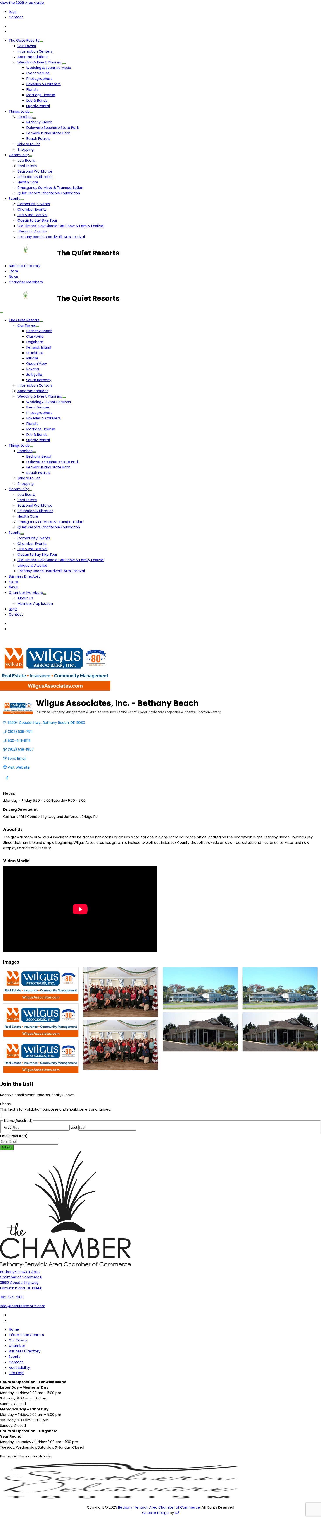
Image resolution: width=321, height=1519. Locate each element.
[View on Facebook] (7, 780)
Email (14, 1135)
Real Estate (27, 165)
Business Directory (24, 265)
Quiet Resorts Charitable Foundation (48, 193)
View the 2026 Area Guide (22, 2)
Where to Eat (28, 144)
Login (13, 11)
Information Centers (35, 51)
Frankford (34, 352)
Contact (16, 17)
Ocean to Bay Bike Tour (37, 220)
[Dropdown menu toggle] (41, 41)
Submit (7, 1147)
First (7, 1127)
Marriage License (40, 94)
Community (19, 154)
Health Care (27, 182)
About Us (25, 598)
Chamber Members (26, 282)
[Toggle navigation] (1, 312)
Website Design (155, 1512)
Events (14, 198)
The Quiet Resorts (24, 40)
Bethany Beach (39, 122)
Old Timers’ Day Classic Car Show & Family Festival (60, 225)
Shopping (25, 149)
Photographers (39, 78)
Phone (5, 1103)
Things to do (19, 111)
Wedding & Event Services (48, 67)
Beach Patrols (38, 138)
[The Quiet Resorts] (28, 253)
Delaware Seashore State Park (52, 127)
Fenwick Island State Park (48, 133)
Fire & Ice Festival (32, 214)
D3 (176, 1512)
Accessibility (19, 1367)
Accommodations (32, 56)
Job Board (26, 160)
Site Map (16, 1372)
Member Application (35, 603)
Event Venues (38, 73)
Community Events (33, 204)
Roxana (32, 369)
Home (14, 1329)
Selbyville (34, 374)
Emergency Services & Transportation (50, 187)
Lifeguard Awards (32, 231)
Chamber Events (32, 209)
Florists (32, 89)
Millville (32, 358)
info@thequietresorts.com (22, 1306)
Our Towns (26, 45)
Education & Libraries (35, 176)
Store (13, 271)
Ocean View (36, 363)
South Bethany (38, 380)
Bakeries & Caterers (43, 84)
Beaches (24, 116)
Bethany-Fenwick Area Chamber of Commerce (159, 1507)
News (13, 276)
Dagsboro (34, 341)
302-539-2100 (12, 1297)
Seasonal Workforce (34, 171)
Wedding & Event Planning (39, 62)
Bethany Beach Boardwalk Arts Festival (51, 236)
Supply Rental (38, 105)
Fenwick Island (38, 347)
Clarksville (35, 336)
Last (74, 1127)
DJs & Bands (36, 100)
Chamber (17, 1345)
